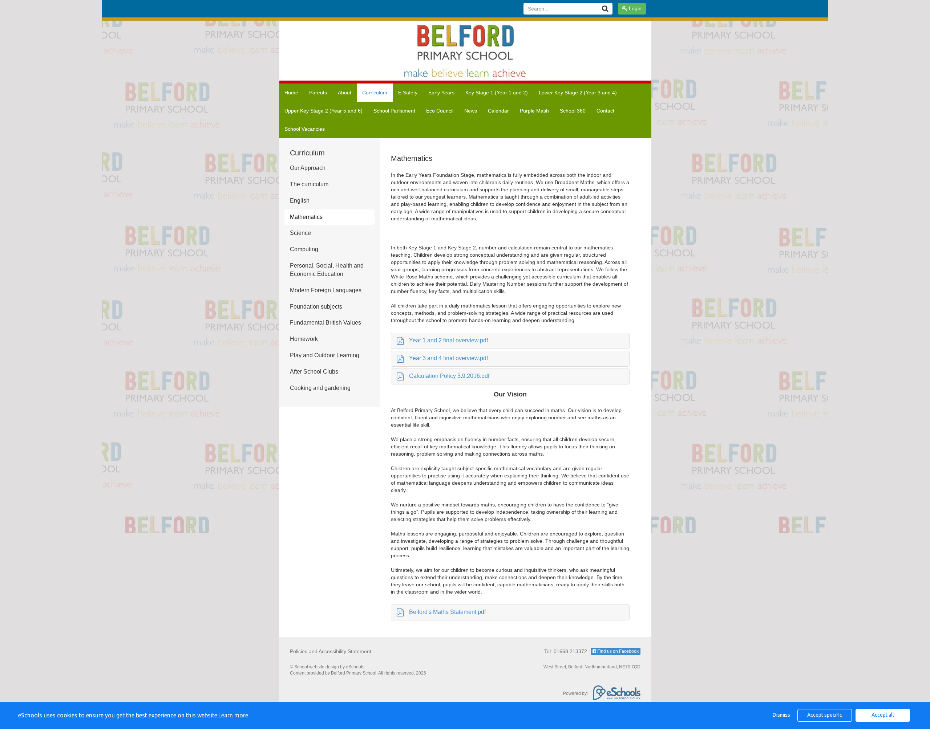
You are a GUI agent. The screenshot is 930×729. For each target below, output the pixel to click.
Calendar (498, 111)
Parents (318, 92)
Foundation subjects (316, 307)
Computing (304, 249)
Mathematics (306, 217)
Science (300, 233)
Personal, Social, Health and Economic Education (327, 269)
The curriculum (309, 184)
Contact (605, 111)
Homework (304, 339)
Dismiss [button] (781, 715)
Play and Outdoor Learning (324, 355)
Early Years (441, 92)
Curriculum (374, 92)
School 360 (573, 111)
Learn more (233, 715)
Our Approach (308, 168)
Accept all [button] (883, 715)
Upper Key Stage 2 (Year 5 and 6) (323, 111)
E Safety (407, 92)
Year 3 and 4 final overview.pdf (448, 358)
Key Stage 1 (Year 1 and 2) (496, 92)
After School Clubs (314, 371)
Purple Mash (534, 111)
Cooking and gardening (320, 388)
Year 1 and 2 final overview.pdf (448, 340)
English (300, 200)
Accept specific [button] (824, 715)
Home (291, 92)
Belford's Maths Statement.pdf (447, 612)
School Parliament (394, 111)
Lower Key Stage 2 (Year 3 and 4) (578, 92)
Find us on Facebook (617, 651)
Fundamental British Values (325, 322)
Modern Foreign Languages (325, 290)
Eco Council (439, 111)
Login (634, 8)
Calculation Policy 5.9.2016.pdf (449, 376)
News (470, 111)
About (344, 92)
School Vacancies (304, 129)
